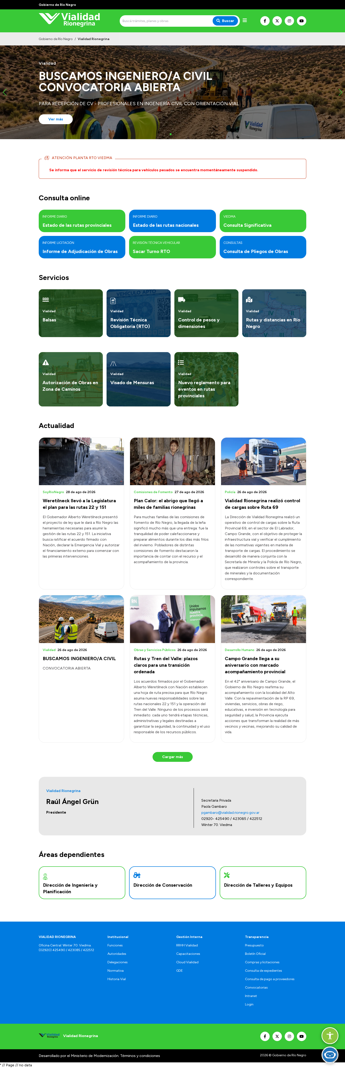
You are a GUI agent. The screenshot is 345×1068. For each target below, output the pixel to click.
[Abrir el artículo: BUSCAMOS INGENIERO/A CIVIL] (81, 619)
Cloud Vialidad (187, 962)
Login (249, 1004)
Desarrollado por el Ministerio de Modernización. (79, 1055)
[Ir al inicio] (72, 20)
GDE (179, 971)
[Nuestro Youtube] (301, 21)
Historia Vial (116, 979)
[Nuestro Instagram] (289, 21)
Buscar (228, 21)
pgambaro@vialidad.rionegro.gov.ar (230, 812)
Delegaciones (117, 962)
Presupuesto (254, 945)
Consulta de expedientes (263, 971)
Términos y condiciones (140, 1055)
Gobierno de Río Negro (56, 39)
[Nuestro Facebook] (265, 21)
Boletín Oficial (255, 954)
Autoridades (116, 954)
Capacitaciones (188, 954)
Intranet (251, 996)
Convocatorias (256, 988)
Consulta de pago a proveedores (270, 979)
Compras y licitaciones (262, 962)
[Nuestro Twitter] (277, 21)
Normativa (115, 971)
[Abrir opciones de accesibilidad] (330, 1035)
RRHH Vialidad (187, 945)
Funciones (115, 945)
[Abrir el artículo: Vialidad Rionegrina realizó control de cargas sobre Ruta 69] (263, 461)
